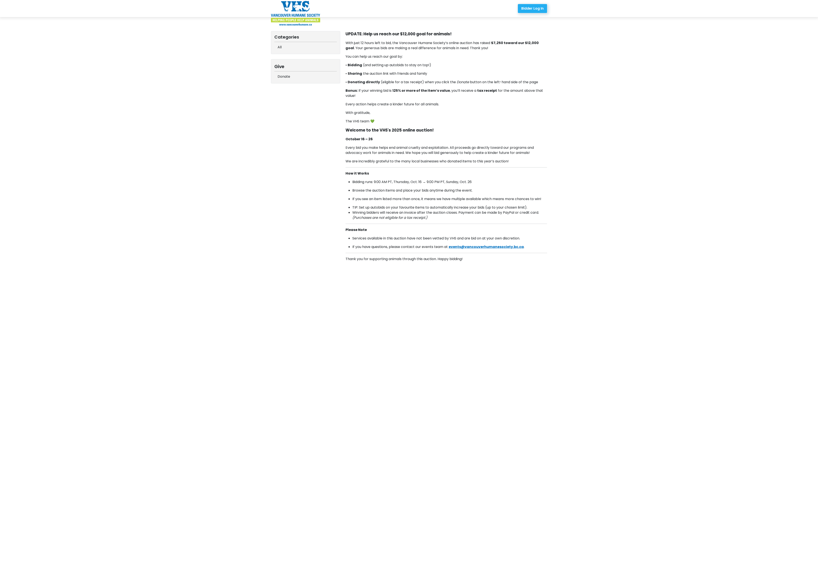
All (280, 47)
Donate (284, 76)
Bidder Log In (532, 8)
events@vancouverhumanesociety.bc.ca (486, 246)
